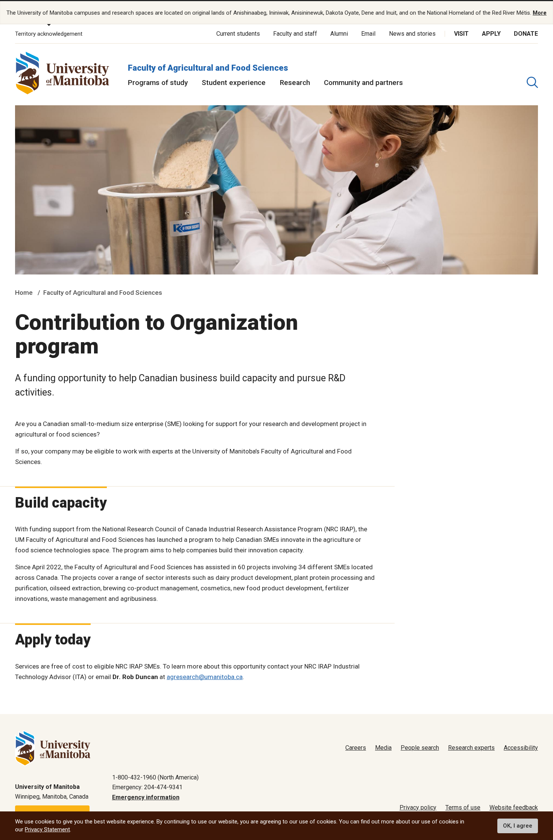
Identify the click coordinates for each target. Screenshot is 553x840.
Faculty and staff (295, 33)
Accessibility (521, 747)
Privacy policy (418, 807)
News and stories (412, 33)
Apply (491, 33)
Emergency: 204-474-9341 (147, 787)
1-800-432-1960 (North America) (155, 777)
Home (24, 292)
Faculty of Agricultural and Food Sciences (208, 68)
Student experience (234, 82)
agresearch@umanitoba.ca (205, 677)
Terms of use (462, 807)
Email (368, 33)
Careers (355, 747)
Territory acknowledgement (48, 34)
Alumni (339, 33)
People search (420, 747)
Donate (526, 33)
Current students (238, 33)
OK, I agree (517, 825)
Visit (461, 33)
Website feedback (513, 807)
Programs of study (158, 82)
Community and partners (363, 82)
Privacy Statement (47, 829)
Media (383, 747)
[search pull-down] (532, 82)
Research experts (471, 747)
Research (295, 82)
